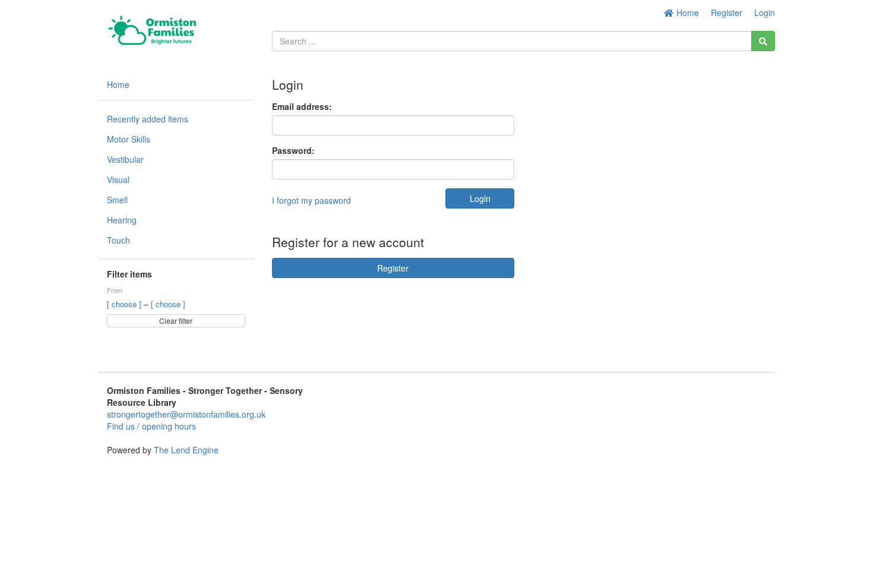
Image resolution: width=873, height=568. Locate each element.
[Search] (763, 41)
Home (686, 12)
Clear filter (175, 320)
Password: (293, 150)
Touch (118, 240)
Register (726, 12)
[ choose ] (125, 304)
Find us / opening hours (151, 426)
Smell (117, 200)
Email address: (302, 106)
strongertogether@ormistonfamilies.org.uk (186, 414)
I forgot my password (311, 200)
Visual (118, 179)
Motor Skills (128, 139)
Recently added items (147, 119)
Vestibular (125, 159)
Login (764, 12)
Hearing (122, 220)
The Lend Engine (186, 450)
